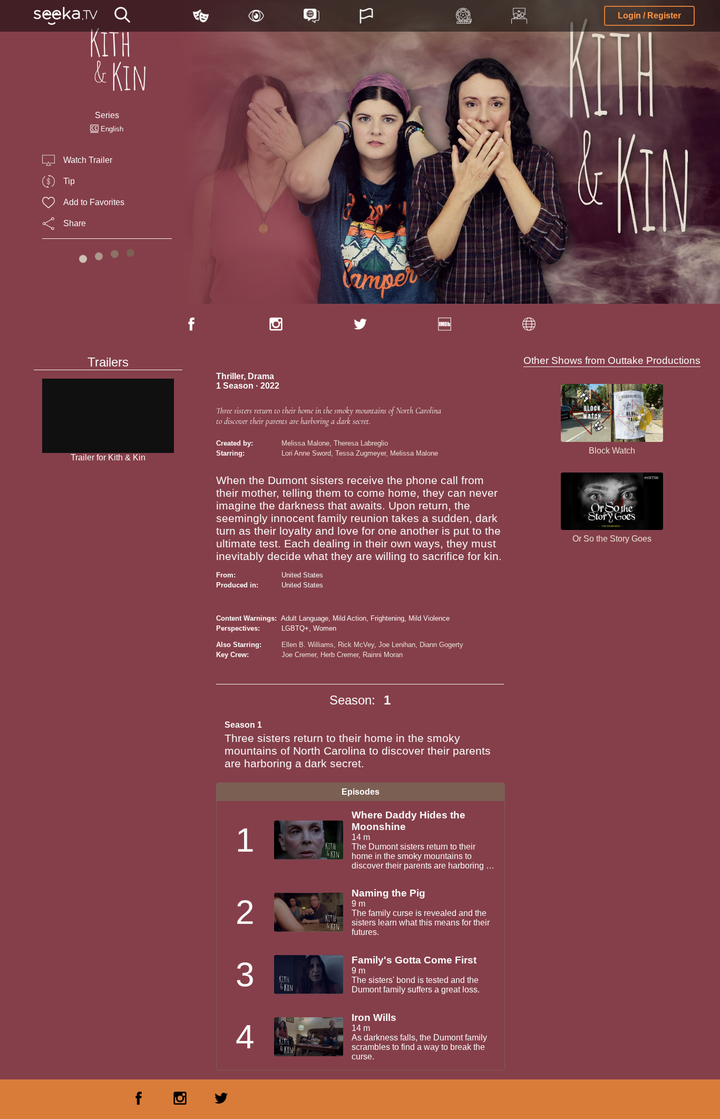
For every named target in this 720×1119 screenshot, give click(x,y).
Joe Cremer (298, 655)
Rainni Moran (383, 655)
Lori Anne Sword (306, 453)
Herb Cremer (339, 655)
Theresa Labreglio (361, 443)
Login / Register (649, 15)
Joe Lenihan (396, 645)
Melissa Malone (305, 443)
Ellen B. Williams (307, 645)
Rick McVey (356, 645)
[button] (122, 16)
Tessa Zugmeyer (360, 453)
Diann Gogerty (441, 645)
